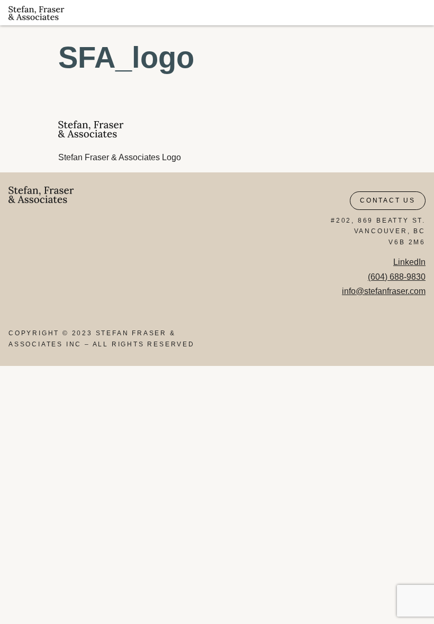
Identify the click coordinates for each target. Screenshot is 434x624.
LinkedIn (409, 262)
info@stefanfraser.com (384, 291)
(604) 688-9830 (397, 276)
